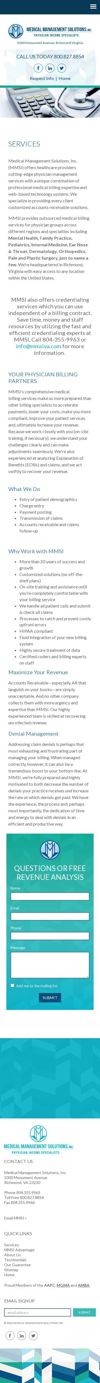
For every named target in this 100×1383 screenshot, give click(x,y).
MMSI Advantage (19, 1249)
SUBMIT (50, 997)
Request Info (42, 78)
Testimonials (15, 1259)
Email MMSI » (15, 1218)
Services (11, 1244)
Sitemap (11, 1269)
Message (18, 947)
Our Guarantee (17, 1264)
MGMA (63, 1285)
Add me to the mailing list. (37, 986)
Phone (16, 928)
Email (15, 908)
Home (65, 78)
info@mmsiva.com (38, 346)
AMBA (83, 1285)
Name (15, 888)
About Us (12, 1254)
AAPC (49, 1285)
